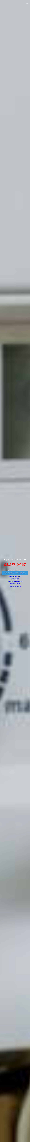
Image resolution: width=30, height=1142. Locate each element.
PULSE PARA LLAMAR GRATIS (15, 573)
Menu (27, 3)
